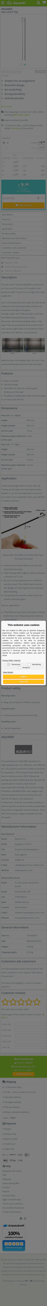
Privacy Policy (8, 660)
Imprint (17, 660)
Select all (23, 681)
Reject (23, 676)
